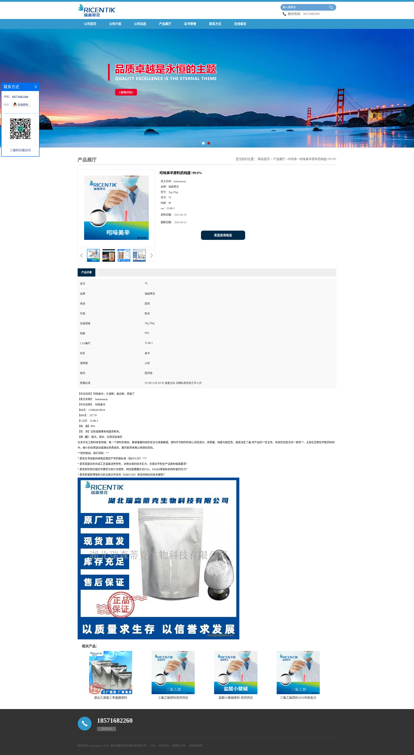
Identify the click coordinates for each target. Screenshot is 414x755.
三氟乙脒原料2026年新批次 (298, 697)
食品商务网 (195, 745)
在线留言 (240, 23)
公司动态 (140, 23)
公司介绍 (115, 23)
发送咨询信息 (223, 235)
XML (153, 745)
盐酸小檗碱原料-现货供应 (236, 697)
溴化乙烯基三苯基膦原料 (110, 697)
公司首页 (90, 23)
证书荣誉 (190, 23)
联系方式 (215, 23)
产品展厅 (165, 23)
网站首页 (264, 159)
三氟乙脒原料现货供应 (173, 697)
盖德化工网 (178, 745)
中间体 (292, 159)
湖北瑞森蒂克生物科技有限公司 (128, 745)
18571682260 (311, 14)
